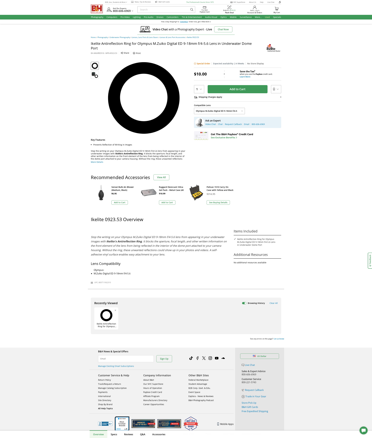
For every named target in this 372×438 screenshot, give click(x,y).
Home (93, 37)
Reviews (128, 434)
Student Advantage (197, 384)
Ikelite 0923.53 (193, 37)
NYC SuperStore (239, 2)
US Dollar (261, 356)
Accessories (158, 434)
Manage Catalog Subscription (112, 388)
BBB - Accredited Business (105, 424)
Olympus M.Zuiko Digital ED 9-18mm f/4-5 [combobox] (216, 111)
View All (161, 177)
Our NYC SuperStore (153, 384)
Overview (98, 434)
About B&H (148, 380)
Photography (103, 37)
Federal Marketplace (198, 380)
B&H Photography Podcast (201, 400)
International (104, 396)
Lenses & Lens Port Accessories (172, 37)
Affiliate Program (151, 396)
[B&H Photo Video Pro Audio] (98, 9)
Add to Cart (237, 89)
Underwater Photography (120, 37)
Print (138, 53)
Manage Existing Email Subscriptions (116, 366)
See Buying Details (218, 202)
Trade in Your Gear (255, 396)
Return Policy (104, 380)
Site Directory (104, 400)
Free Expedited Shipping (255, 411)
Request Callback (254, 390)
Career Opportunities (153, 404)
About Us (252, 2)
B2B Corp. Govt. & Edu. (199, 388)
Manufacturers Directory (155, 400)
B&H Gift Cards (250, 407)
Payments (103, 392)
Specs (114, 434)
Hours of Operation (152, 388)
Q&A (142, 434)
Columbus (184, 22)
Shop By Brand (105, 404)
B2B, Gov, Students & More (115, 2)
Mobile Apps (227, 424)
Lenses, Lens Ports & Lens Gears (145, 37)
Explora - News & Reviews (200, 396)
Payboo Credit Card (152, 392)
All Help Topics (105, 408)
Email (103, 359)
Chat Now (223, 29)
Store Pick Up (249, 402)
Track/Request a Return (109, 384)
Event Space (194, 392)
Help (261, 2)
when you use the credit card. (256, 74)
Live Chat (270, 2)
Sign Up (164, 358)
